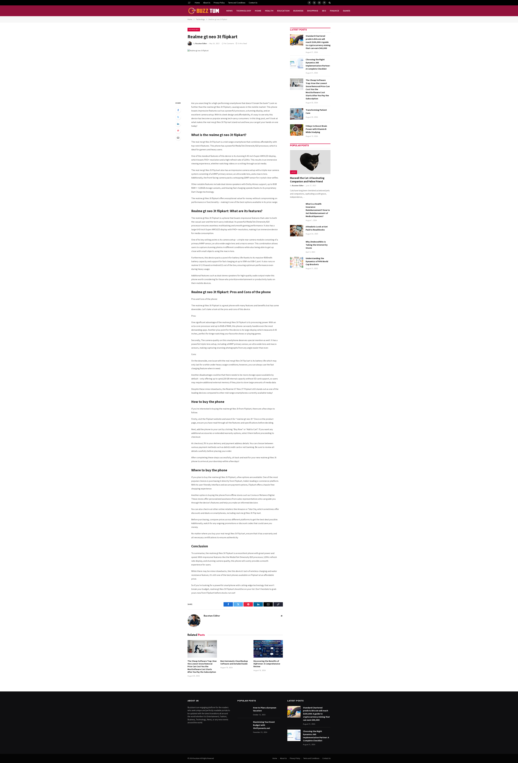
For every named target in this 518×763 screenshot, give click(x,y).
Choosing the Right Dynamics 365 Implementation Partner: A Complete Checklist (318, 64)
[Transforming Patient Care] (296, 114)
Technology (243, 10)
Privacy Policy (219, 2)
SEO (324, 10)
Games (346, 10)
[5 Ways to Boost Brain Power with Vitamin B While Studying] (296, 130)
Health (269, 10)
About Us (206, 2)
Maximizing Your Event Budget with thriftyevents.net (264, 725)
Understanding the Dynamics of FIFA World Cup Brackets (317, 261)
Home (197, 2)
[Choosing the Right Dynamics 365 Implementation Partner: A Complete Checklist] (296, 63)
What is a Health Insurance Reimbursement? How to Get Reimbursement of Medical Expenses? (318, 210)
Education (283, 10)
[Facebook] (178, 110)
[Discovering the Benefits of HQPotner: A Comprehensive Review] (268, 649)
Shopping (312, 10)
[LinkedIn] (178, 124)
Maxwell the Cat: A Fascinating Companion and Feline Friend (307, 179)
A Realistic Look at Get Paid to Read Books (317, 228)
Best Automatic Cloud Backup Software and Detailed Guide (234, 662)
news (229, 10)
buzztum (196, 758)
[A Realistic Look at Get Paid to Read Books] (296, 230)
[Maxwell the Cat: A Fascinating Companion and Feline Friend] (310, 162)
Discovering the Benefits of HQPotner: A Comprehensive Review (266, 664)
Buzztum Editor (201, 43)
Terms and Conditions (236, 2)
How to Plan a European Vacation (264, 709)
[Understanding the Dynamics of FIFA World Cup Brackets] (296, 262)
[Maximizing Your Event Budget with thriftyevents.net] (244, 726)
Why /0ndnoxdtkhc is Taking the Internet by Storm (317, 244)
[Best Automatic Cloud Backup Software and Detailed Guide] (235, 649)
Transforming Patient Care (316, 111)
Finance (334, 10)
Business (298, 10)
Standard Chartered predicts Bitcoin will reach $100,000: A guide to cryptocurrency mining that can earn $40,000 (318, 42)
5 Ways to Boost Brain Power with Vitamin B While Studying (316, 129)
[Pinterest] (178, 130)
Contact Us (253, 2)
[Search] (329, 2)
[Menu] (189, 3)
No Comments (229, 43)
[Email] (178, 137)
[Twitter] (178, 117)
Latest (293, 172)
